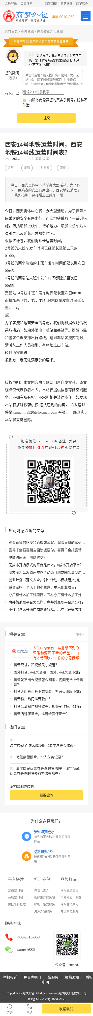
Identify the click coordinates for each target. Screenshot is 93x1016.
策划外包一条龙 (71, 897)
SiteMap (60, 999)
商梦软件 (82, 3)
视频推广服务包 (44, 897)
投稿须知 (72, 977)
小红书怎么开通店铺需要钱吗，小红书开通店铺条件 (49, 610)
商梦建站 (66, 3)
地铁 (27, 167)
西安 (63, 167)
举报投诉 (10, 977)
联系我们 (66, 1009)
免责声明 (31, 977)
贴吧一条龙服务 (44, 904)
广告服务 (51, 977)
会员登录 (11, 3)
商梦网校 (51, 3)
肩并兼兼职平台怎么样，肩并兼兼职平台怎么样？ (47, 602)
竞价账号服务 (69, 911)
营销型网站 (15, 890)
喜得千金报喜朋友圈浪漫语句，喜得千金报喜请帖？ (49, 550)
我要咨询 (47, 795)
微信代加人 (41, 890)
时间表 (44, 167)
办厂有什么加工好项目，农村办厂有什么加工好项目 (49, 595)
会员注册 (26, 3)
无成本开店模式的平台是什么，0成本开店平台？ (46, 565)
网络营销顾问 (69, 904)
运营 (11, 167)
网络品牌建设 (69, 890)
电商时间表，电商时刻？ (28, 557)
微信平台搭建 (17, 904)
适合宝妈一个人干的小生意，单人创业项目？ (43, 587)
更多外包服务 (43, 911)
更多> (80, 634)
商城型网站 (15, 897)
